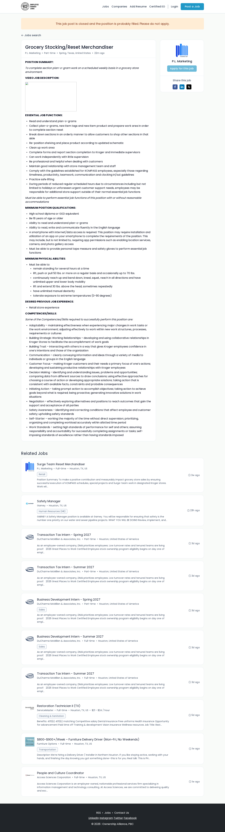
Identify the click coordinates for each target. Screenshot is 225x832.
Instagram (106, 818)
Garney (41, 505)
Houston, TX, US (78, 468)
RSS (98, 813)
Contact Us (121, 813)
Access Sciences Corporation (54, 777)
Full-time (61, 468)
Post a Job (192, 6)
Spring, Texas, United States (75, 53)
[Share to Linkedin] (182, 86)
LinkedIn (93, 818)
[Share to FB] (175, 86)
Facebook (130, 818)
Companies (119, 6)
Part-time (50, 53)
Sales (42, 609)
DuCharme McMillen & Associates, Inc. (59, 539)
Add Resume (138, 6)
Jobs (105, 6)
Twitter (118, 818)
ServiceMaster (45, 710)
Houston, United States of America (119, 539)
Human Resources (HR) (52, 511)
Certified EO (157, 6)
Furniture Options (47, 743)
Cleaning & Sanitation (51, 716)
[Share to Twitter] (188, 86)
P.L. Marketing (33, 53)
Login (174, 6)
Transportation (47, 749)
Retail (42, 474)
